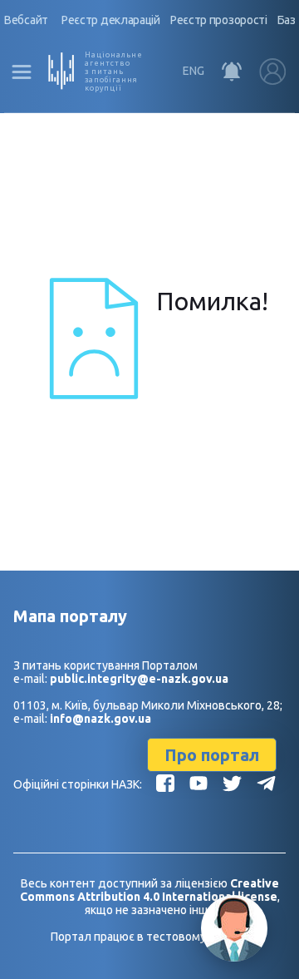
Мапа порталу (70, 615)
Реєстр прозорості (218, 20)
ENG (193, 70)
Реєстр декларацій (110, 20)
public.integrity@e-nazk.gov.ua (139, 678)
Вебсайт (26, 20)
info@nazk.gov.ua (100, 718)
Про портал (211, 754)
